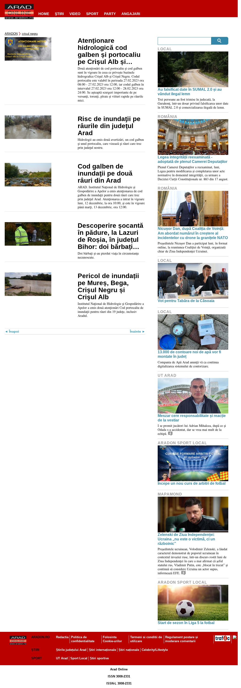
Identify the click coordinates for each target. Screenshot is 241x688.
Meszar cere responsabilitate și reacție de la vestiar (192, 418)
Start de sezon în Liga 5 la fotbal (186, 623)
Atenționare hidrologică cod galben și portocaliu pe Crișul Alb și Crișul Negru (109, 51)
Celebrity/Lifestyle (155, 650)
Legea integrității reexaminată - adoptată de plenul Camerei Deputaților (192, 159)
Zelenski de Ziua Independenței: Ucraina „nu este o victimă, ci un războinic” (186, 539)
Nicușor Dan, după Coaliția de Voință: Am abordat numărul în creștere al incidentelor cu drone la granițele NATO (193, 233)
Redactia (62, 637)
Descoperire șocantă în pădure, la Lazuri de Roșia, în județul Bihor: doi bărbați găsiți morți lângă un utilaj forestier (110, 236)
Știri (35, 650)
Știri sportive (99, 658)
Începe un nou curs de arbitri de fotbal (191, 483)
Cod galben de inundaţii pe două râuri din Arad (105, 173)
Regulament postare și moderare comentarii (181, 639)
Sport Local (78, 658)
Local (165, 49)
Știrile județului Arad (71, 650)
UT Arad (167, 375)
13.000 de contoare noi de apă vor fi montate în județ (189, 354)
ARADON (11, 33)
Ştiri (59, 14)
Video (74, 14)
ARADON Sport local (182, 443)
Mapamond (170, 494)
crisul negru (30, 33)
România (167, 117)
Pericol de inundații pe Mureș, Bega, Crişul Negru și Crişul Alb (108, 286)
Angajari (130, 14)
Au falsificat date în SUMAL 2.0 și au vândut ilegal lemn (190, 91)
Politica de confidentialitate (82, 639)
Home (43, 14)
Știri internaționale (102, 650)
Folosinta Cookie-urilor (112, 639)
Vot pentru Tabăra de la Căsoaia (186, 301)
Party (110, 14)
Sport (92, 14)
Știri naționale (129, 650)
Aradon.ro (40, 637)
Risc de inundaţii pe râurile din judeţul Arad (109, 126)
